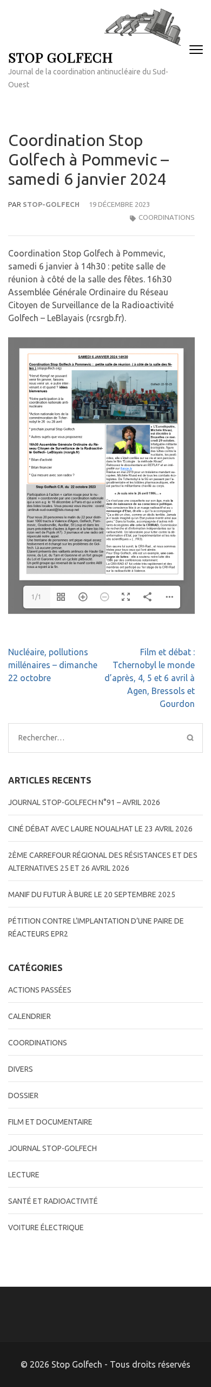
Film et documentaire (50, 1122)
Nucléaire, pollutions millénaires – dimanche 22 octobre (52, 665)
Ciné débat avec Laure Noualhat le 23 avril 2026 (100, 828)
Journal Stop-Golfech (52, 1148)
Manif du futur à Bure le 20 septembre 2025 (91, 894)
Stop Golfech (60, 57)
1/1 (36, 596)
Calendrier (29, 1016)
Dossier (23, 1095)
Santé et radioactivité (53, 1201)
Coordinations (167, 217)
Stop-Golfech (51, 204)
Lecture (23, 1174)
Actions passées (39, 990)
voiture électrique (46, 1227)
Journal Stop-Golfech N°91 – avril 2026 (84, 802)
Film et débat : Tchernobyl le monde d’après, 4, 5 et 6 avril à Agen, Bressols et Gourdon (149, 678)
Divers (20, 1069)
